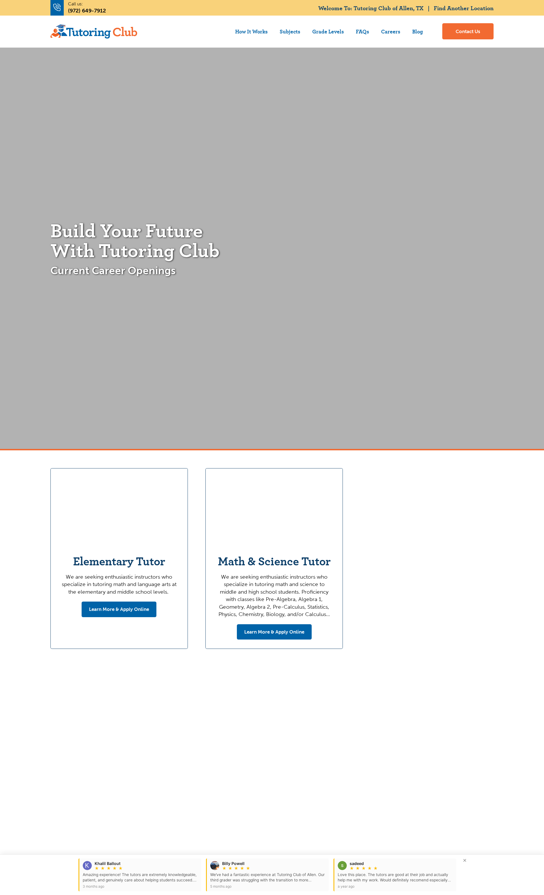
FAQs (362, 31)
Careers (390, 31)
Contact (468, 31)
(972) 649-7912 (87, 10)
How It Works (251, 31)
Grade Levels (328, 31)
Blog (417, 31)
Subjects (290, 31)
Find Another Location (464, 7)
